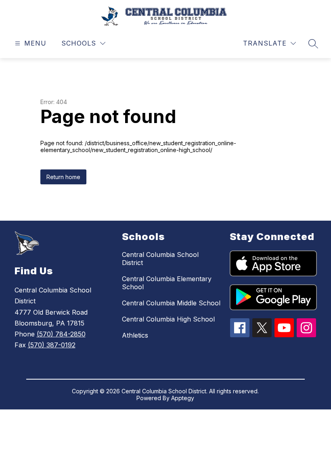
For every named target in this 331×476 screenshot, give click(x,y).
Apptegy (182, 398)
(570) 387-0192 (51, 345)
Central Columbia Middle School (171, 303)
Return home (63, 176)
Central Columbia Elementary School (167, 283)
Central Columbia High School (168, 319)
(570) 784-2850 (61, 334)
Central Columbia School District (160, 259)
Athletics (135, 335)
